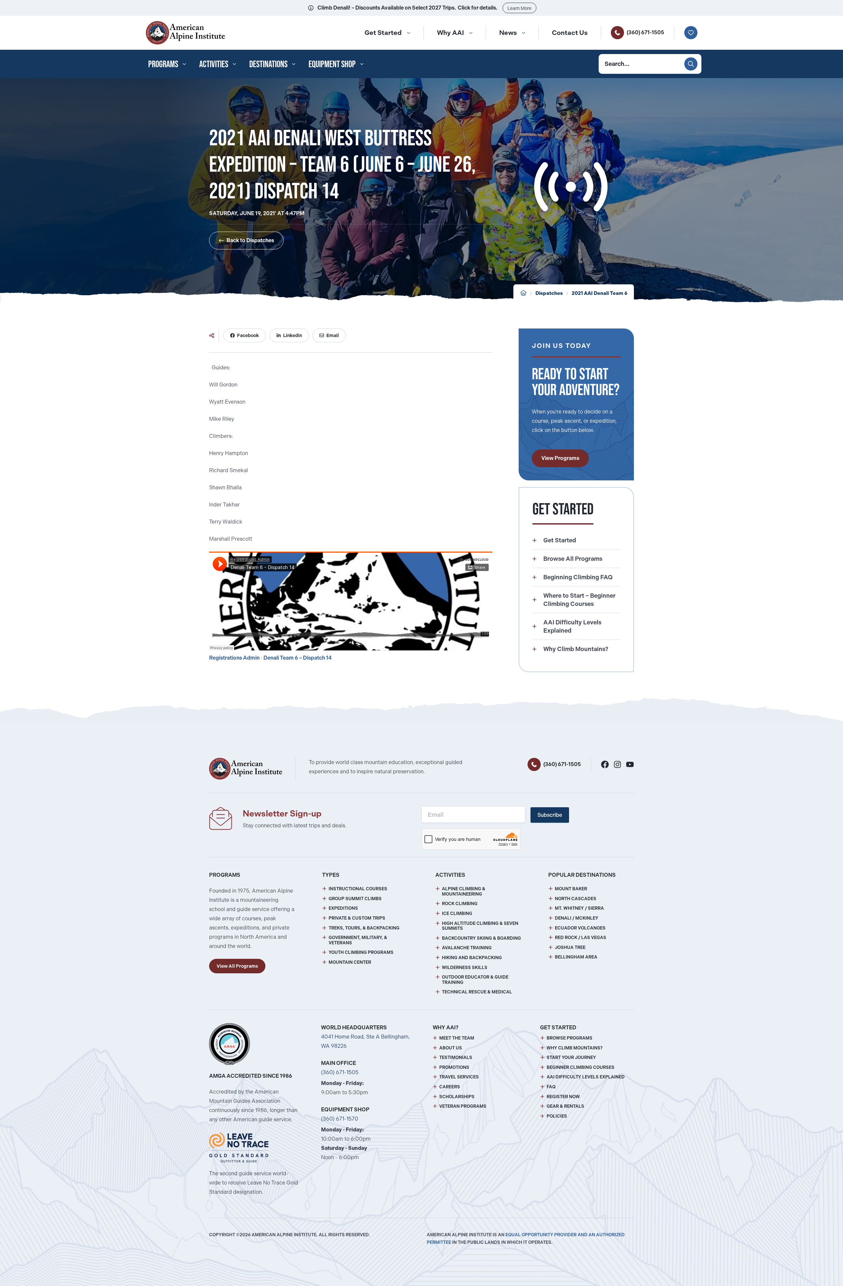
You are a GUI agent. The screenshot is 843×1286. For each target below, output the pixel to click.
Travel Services (459, 1076)
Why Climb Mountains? (575, 1047)
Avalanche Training (467, 947)
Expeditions (343, 908)
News (508, 33)
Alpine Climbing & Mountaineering (463, 891)
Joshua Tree (570, 947)
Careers (449, 1086)
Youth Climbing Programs (361, 952)
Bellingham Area (576, 957)
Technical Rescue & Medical (477, 991)
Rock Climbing (459, 903)
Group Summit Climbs (355, 898)
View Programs (560, 458)
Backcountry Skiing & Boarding (481, 938)
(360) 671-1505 (645, 32)
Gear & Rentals (565, 1106)
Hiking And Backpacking (472, 957)
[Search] (690, 64)
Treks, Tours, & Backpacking (364, 928)
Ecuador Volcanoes (580, 928)
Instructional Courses (358, 888)
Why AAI (450, 33)
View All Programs (237, 966)
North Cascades (575, 898)
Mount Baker (571, 888)
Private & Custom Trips (357, 918)
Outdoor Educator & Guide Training (475, 980)
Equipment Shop (332, 64)
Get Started (383, 33)
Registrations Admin (234, 658)
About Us (450, 1047)
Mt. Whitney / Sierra (579, 908)
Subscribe (549, 815)
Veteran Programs (462, 1106)
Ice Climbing (457, 913)
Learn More (519, 8)
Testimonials (455, 1057)
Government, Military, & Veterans (358, 940)
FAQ (551, 1086)
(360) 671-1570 (339, 1119)
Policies (557, 1116)
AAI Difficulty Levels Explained (586, 1076)
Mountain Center (350, 962)
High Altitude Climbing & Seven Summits (480, 926)
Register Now (563, 1096)
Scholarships (457, 1096)
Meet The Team (456, 1038)
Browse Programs (569, 1038)
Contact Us (569, 33)
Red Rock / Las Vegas (580, 937)
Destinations (268, 64)
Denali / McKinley (576, 918)
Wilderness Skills (464, 967)
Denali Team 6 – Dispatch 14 (297, 658)
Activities (213, 64)
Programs (163, 64)
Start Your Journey (571, 1057)
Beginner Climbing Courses (580, 1067)
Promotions (454, 1067)
